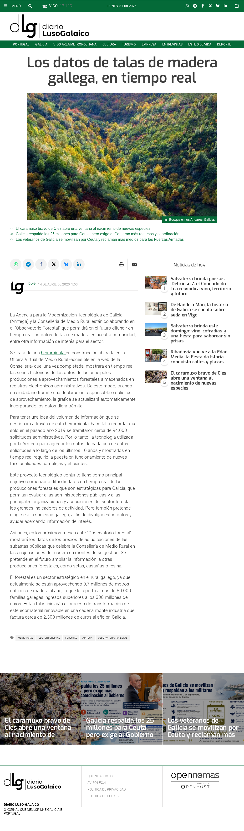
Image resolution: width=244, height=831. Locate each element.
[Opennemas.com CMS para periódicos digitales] (195, 780)
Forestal (71, 637)
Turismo (129, 44)
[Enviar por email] (134, 264)
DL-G (32, 283)
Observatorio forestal (112, 637)
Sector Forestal (49, 637)
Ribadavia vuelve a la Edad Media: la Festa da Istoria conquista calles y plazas (199, 357)
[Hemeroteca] (237, 6)
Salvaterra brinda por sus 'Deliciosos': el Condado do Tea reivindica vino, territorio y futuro (201, 286)
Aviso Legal (97, 783)
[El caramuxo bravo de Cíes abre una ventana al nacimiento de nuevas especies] (156, 376)
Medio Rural (25, 637)
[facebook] (14, 797)
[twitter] (21, 797)
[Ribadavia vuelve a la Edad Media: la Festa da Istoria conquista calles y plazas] (156, 355)
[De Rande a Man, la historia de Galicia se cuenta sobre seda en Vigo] (156, 308)
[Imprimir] (121, 264)
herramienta (53, 352)
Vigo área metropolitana (74, 44)
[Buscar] (30, 5)
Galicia (41, 44)
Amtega (87, 637)
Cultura (109, 44)
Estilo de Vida (199, 44)
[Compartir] (187, 6)
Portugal (21, 44)
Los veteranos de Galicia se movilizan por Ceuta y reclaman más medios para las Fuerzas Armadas (100, 239)
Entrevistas (172, 44)
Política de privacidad (106, 789)
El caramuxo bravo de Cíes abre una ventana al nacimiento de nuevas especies (83, 228)
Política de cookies (103, 796)
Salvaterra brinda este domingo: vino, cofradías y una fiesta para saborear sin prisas (200, 333)
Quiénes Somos (99, 776)
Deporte (224, 44)
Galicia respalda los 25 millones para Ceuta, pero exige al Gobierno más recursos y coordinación (97, 234)
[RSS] (29, 797)
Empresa (149, 44)
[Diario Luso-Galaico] (49, 26)
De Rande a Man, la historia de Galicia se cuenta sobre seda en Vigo (199, 310)
